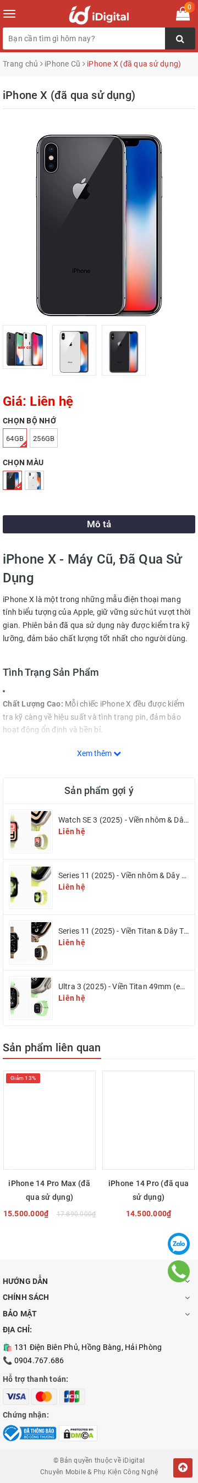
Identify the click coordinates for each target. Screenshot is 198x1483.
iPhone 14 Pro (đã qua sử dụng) (148, 1190)
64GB (15, 438)
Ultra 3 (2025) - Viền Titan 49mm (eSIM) (127, 986)
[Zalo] (179, 1244)
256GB (43, 438)
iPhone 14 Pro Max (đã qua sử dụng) (49, 1190)
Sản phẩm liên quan (52, 1047)
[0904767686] (178, 1272)
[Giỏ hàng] (183, 16)
